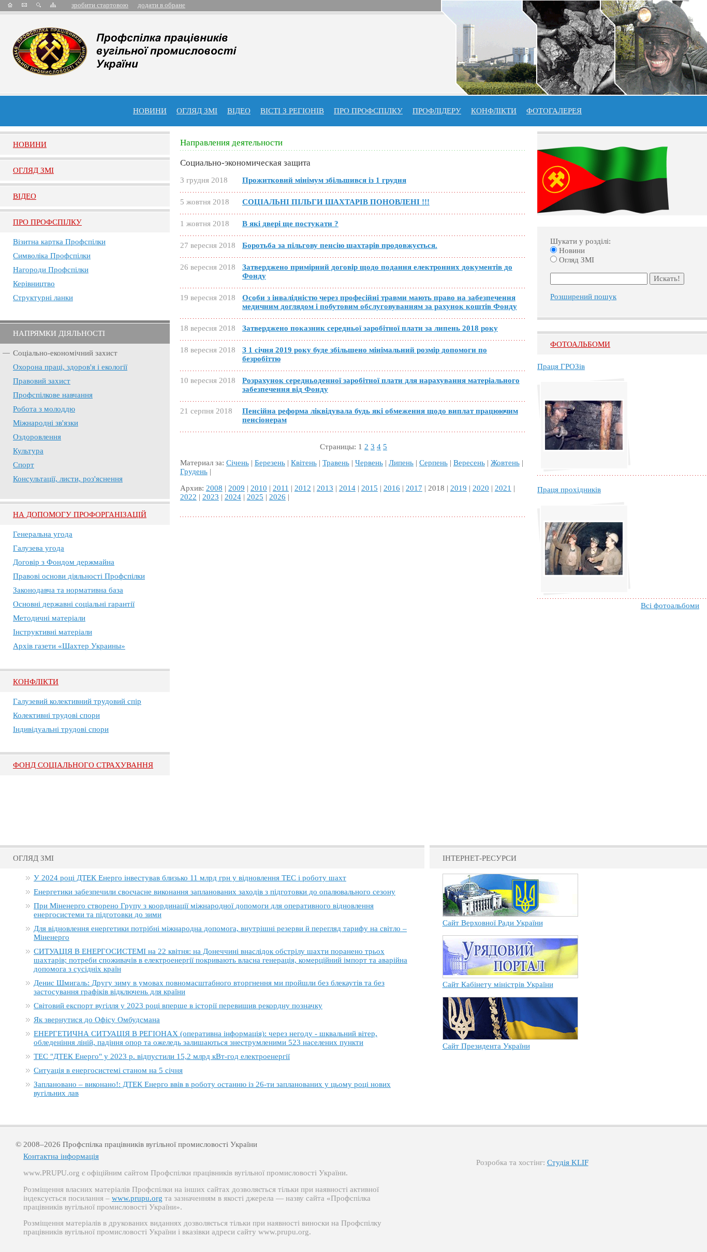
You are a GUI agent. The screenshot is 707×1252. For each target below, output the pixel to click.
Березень (270, 463)
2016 (392, 488)
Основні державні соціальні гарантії (74, 604)
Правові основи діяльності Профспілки (79, 576)
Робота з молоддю (44, 409)
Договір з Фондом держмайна (63, 562)
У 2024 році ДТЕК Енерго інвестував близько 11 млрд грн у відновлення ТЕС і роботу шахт (190, 878)
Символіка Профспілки (52, 256)
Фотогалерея (554, 111)
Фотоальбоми (580, 344)
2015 (369, 488)
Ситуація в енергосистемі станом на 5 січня (108, 1070)
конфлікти (494, 111)
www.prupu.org (137, 1198)
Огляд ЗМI (33, 170)
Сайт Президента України (486, 1046)
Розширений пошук (583, 296)
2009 (236, 488)
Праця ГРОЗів (561, 366)
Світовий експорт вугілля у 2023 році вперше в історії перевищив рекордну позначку (178, 1005)
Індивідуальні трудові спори (61, 729)
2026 (277, 497)
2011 (281, 488)
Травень (335, 463)
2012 (302, 488)
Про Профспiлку (47, 222)
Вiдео (24, 196)
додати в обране (161, 5)
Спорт (23, 465)
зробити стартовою (99, 5)
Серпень (433, 463)
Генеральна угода (42, 534)
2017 (414, 488)
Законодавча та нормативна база (68, 590)
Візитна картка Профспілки (59, 242)
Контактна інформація (61, 1156)
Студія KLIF (567, 1162)
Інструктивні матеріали (52, 632)
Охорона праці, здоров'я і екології (70, 367)
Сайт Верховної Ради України (493, 923)
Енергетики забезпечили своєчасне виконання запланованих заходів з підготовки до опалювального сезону (214, 892)
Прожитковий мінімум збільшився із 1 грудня (324, 180)
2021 (503, 488)
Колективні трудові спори (56, 715)
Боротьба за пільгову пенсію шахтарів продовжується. (339, 245)
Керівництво (34, 283)
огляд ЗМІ (196, 111)
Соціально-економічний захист (65, 353)
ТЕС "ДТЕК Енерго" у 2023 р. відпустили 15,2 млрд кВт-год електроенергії (162, 1056)
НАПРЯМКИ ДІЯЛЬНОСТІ (59, 333)
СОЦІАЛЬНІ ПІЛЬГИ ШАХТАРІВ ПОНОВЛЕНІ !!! (336, 202)
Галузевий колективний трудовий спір (77, 701)
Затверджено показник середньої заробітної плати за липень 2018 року (370, 328)
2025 (255, 497)
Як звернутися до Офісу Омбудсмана (97, 1019)
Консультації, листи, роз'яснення (68, 479)
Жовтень (505, 463)
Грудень (194, 471)
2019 (458, 488)
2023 (210, 497)
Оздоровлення (37, 437)
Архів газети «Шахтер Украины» (69, 646)
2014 (347, 488)
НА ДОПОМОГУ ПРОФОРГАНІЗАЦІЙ (79, 514)
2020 (481, 488)
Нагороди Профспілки (51, 270)
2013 (325, 488)
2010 (259, 488)
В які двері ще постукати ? (290, 223)
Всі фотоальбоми (670, 605)
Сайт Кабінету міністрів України (498, 984)
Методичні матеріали (49, 618)
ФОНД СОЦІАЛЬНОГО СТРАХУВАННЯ (83, 765)
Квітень (304, 463)
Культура (28, 451)
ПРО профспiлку (368, 111)
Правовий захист (41, 381)
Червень (369, 463)
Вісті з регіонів (292, 111)
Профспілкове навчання (53, 395)
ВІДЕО (239, 111)
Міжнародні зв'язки (45, 423)
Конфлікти (35, 681)
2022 (188, 497)
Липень (401, 463)
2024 (233, 497)
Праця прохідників (569, 489)
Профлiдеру (437, 111)
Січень (237, 463)
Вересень (469, 463)
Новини (150, 111)
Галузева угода (38, 548)
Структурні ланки (43, 297)
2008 (214, 488)
